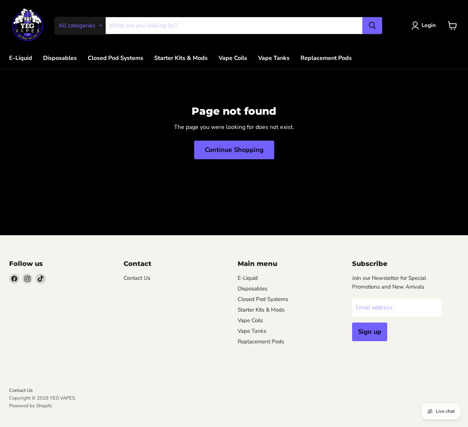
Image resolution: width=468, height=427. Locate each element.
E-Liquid (20, 58)
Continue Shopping (234, 149)
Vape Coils (233, 58)
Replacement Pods (326, 58)
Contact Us (137, 278)
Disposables (60, 58)
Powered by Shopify (30, 406)
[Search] (372, 25)
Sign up (369, 331)
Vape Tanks (274, 58)
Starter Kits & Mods (181, 58)
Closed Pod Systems (115, 58)
